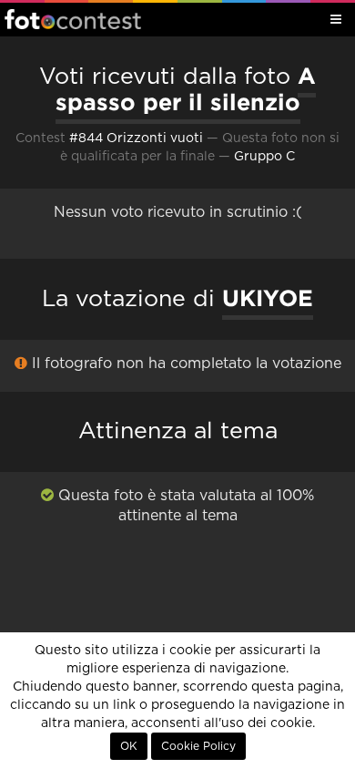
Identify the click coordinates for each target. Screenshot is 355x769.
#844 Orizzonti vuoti (136, 138)
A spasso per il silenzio (186, 89)
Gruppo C (264, 156)
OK (128, 746)
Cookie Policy (198, 746)
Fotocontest (73, 19)
